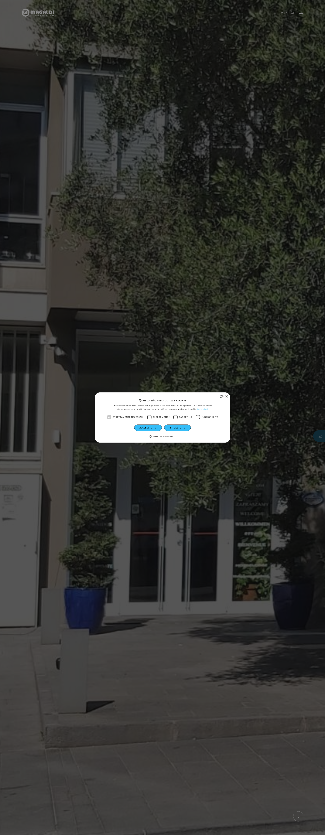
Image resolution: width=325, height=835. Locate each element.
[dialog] (162, 417)
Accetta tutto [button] (148, 427)
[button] (162, 436)
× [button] (226, 396)
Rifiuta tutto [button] (177, 427)
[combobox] (221, 396)
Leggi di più (202, 409)
